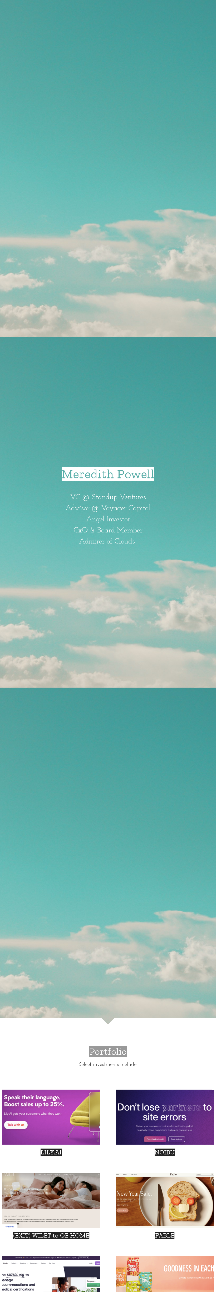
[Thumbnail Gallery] (51, 1117)
